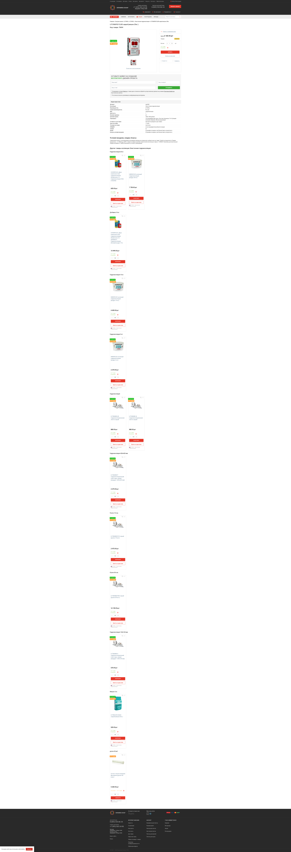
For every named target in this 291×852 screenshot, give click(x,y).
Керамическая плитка (152, 823)
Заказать (118, 797)
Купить (170, 52)
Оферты (125, 91)
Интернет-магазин (133, 820)
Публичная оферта (133, 846)
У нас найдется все (170, 820)
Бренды (156, 16)
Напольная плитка (151, 828)
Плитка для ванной (151, 834)
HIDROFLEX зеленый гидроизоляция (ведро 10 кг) (117, 298)
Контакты (153, 1)
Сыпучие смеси (119, 21)
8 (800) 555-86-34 (158, 7)
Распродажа (148, 16)
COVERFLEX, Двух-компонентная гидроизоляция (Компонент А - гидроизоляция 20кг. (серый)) (117, 176)
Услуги (130, 1)
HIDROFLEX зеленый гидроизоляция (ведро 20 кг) (135, 175)
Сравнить (177, 61)
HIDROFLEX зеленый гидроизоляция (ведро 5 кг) (117, 358)
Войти (173, 1)
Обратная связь (160, 1)
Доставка (125, 1)
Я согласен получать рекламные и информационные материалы (128, 95)
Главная (112, 21)
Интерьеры (131, 16)
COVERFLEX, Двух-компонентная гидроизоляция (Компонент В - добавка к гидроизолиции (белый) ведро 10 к (117, 238)
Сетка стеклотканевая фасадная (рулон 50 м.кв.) (118, 775)
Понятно (29, 849)
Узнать (177, 38)
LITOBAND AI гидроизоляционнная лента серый (136, 417)
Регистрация (178, 1)
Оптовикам (119, 1)
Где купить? (141, 1)
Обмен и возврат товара (134, 839)
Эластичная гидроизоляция (142, 21)
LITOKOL (126, 21)
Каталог (115, 16)
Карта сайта (113, 836)
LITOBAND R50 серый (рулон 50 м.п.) (117, 596)
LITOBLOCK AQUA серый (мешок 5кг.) (117, 715)
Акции (140, 16)
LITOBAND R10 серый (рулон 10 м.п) (117, 537)
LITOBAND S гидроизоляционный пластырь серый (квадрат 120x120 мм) (118, 656)
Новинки (123, 16)
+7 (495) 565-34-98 (140, 7)
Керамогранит (150, 825)
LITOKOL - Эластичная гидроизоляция (116, 207)
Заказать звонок (175, 6)
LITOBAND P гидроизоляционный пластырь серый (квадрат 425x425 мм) (118, 477)
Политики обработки (169, 91)
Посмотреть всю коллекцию (133, 68)
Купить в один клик (170, 56)
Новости (147, 1)
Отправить (169, 87)
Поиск (111, 838)
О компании (112, 1)
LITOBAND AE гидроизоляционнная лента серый (117, 417)
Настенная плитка (151, 831)
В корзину (118, 199)
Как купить (135, 1)
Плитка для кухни (151, 836)
